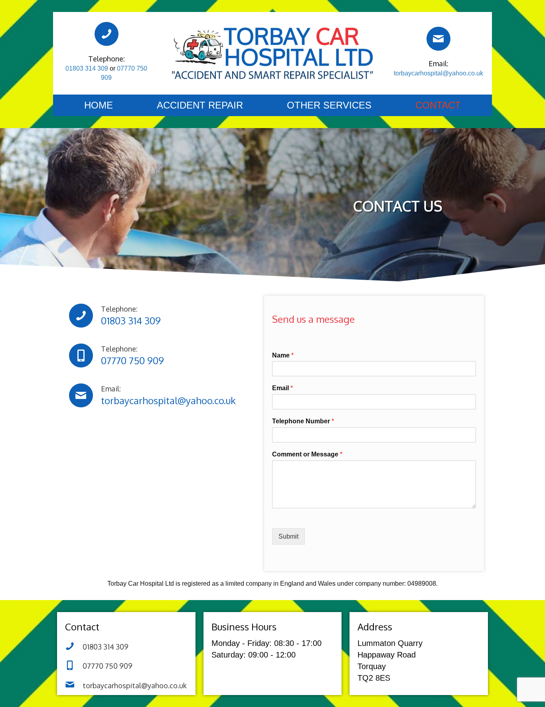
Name (283, 355)
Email (282, 388)
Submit (288, 536)
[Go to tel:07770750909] (162, 355)
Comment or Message (307, 454)
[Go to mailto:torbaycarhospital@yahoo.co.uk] (438, 53)
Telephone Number (303, 421)
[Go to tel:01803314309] (162, 316)
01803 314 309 (86, 68)
